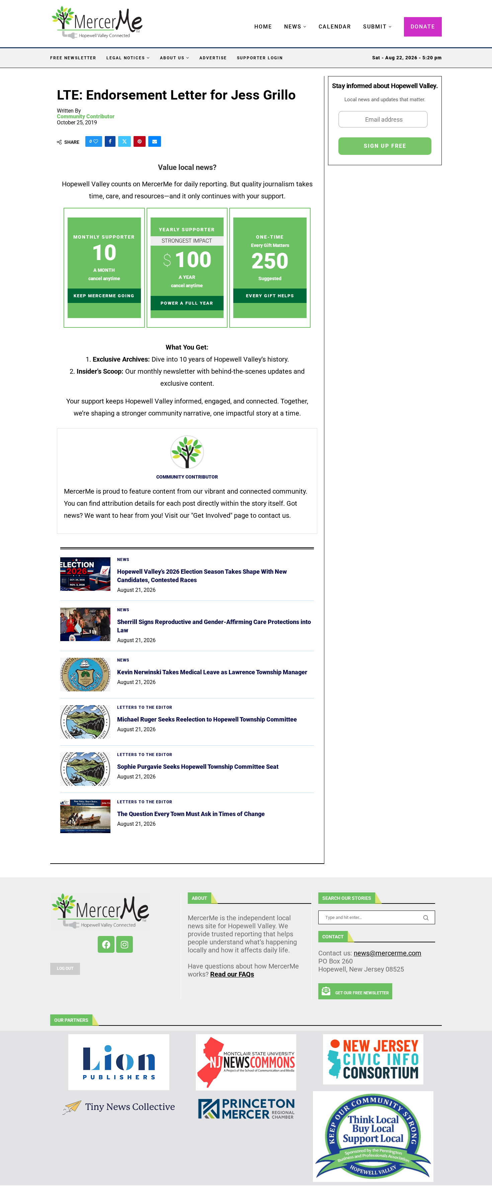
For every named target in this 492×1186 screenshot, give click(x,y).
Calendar (335, 26)
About (199, 898)
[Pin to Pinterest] (140, 141)
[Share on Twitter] (124, 141)
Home (263, 26)
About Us (172, 58)
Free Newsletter (73, 58)
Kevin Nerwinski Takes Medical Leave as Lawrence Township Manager (212, 672)
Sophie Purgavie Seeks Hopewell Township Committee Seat (197, 766)
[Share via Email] (154, 141)
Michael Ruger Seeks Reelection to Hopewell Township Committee (207, 719)
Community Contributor (85, 116)
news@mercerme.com (387, 953)
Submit (375, 26)
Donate (423, 26)
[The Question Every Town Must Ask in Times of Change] (85, 816)
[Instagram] (124, 944)
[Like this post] (95, 141)
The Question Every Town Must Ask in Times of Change (191, 813)
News (293, 26)
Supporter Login (260, 58)
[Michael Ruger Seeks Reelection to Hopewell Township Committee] (85, 722)
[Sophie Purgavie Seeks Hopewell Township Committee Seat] (85, 769)
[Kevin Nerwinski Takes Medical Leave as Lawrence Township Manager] (85, 674)
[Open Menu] (247, 20)
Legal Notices (125, 58)
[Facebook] (106, 944)
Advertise (213, 58)
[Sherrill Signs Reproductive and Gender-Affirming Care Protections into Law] (85, 624)
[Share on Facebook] (110, 141)
